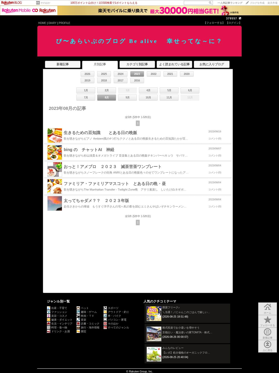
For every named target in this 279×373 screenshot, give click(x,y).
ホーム (267, 312)
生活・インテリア (62, 323)
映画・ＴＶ (87, 315)
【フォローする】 (214, 22)
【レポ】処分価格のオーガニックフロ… (186, 352)
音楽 (83, 319)
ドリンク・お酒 (60, 331)
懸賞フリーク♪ (171, 307)
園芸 (83, 331)
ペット (85, 308)
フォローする (267, 325)
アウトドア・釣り (118, 311)
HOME (42, 23)
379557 (231, 18)
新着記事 (267, 337)
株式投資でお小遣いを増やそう (181, 327)
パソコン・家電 (117, 319)
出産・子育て (59, 308)
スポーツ (113, 308)
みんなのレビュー (173, 347)
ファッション (59, 311)
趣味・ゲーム (89, 311)
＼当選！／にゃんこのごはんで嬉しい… (186, 312)
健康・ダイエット (62, 319)
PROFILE (64, 23)
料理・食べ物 (59, 327)
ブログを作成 (257, 2)
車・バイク (114, 315)
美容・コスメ (59, 315)
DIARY (52, 23)
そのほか (45, 2)
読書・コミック (90, 323)
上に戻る (267, 350)
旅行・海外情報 (90, 327)
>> (230, 2)
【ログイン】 (234, 22)
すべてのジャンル (118, 327)
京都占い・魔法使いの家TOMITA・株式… (187, 332)
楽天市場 (272, 2)
